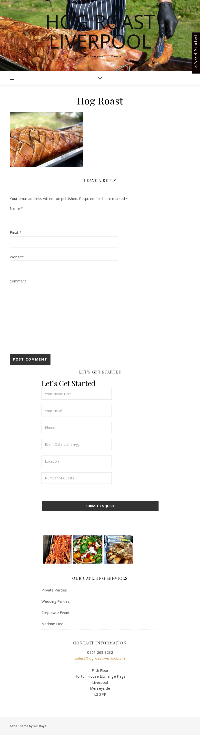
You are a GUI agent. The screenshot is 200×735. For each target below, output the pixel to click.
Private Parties (54, 590)
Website (17, 256)
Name (16, 208)
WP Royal (40, 726)
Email (15, 232)
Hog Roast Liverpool (100, 31)
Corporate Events (56, 612)
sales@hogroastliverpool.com (100, 658)
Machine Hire (52, 623)
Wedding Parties (55, 601)
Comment (18, 281)
